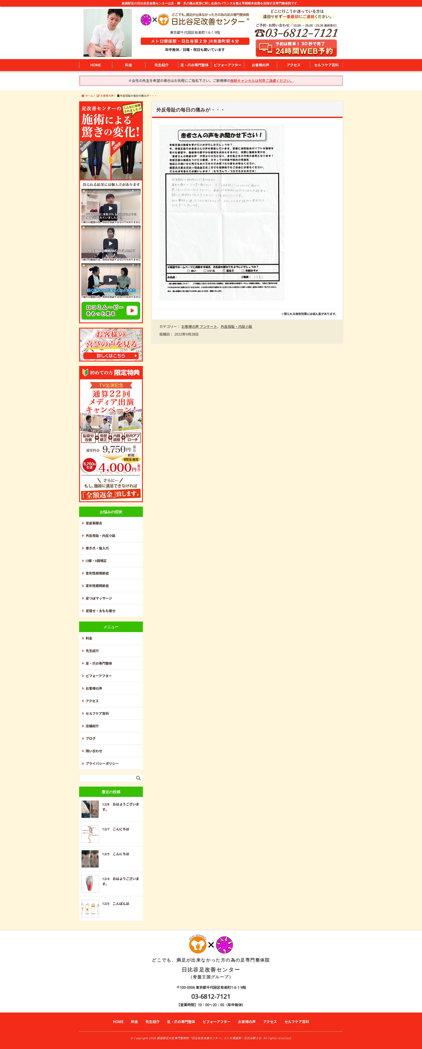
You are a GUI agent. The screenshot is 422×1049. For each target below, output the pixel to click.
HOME (95, 65)
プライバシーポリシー (102, 763)
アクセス (293, 65)
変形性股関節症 (97, 573)
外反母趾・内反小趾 (236, 326)
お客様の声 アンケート (199, 326)
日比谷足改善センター (211, 968)
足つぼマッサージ (99, 598)
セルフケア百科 (326, 65)
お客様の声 (260, 65)
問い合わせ (94, 751)
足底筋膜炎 (94, 523)
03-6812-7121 (211, 996)
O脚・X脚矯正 (96, 560)
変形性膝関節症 (97, 586)
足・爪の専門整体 (194, 65)
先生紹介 (162, 65)
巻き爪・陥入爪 (97, 548)
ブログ (91, 738)
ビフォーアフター (228, 65)
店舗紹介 (92, 726)
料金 (128, 65)
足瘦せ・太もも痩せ (100, 611)
